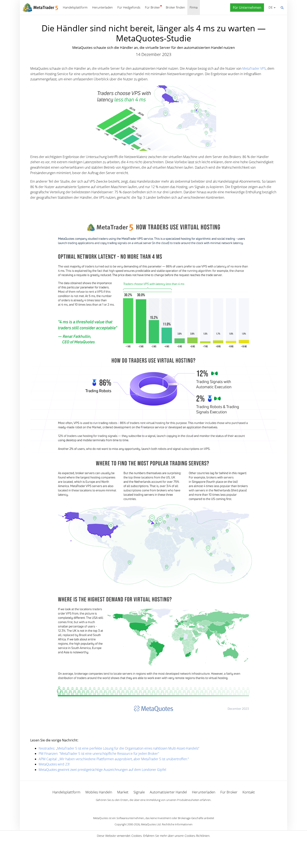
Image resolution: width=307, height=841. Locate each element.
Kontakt (248, 792)
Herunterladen (102, 7)
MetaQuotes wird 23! (54, 764)
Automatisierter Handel (168, 792)
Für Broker (152, 7)
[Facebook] (146, 807)
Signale (139, 792)
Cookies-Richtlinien (197, 836)
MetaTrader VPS (254, 68)
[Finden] (282, 7)
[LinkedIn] (153, 807)
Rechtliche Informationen (177, 824)
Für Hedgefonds (128, 7)
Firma (194, 7)
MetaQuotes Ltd (151, 824)
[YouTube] (160, 807)
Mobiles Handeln (98, 792)
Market (122, 792)
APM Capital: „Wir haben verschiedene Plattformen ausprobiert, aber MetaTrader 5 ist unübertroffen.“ (114, 759)
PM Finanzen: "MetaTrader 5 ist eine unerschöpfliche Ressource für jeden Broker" (99, 753)
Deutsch (270, 7)
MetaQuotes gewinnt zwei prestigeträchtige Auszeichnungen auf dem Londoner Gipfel (102, 769)
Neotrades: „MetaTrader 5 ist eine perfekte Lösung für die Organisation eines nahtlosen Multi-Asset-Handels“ (119, 748)
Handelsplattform (75, 7)
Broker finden (175, 7)
